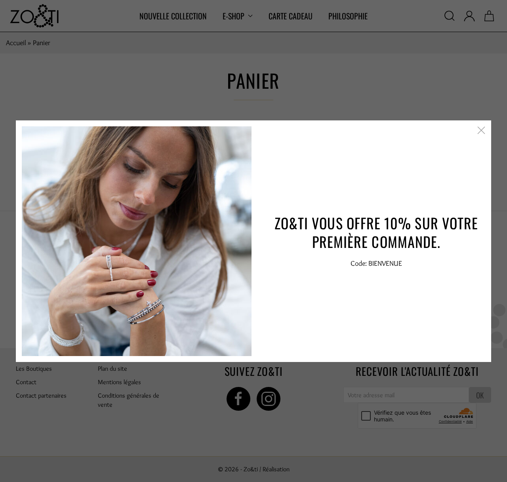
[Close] (481, 130)
